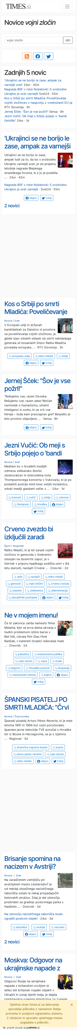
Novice (8, 320)
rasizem (17, 590)
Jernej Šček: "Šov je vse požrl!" (26, 111)
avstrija (40, 927)
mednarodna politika (49, 654)
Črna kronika (22, 716)
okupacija (63, 667)
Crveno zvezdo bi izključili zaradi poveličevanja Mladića (35, 537)
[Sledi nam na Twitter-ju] (48, 56)
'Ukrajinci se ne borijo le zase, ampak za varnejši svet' (37, 146)
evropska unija (20, 356)
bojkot (47, 674)
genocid (15, 583)
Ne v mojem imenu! (31, 615)
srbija (64, 356)
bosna (59, 747)
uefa (19, 576)
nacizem (58, 927)
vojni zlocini (56, 754)
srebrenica (36, 590)
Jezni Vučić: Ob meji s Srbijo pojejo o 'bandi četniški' (34, 453)
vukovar (63, 497)
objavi (33, 197)
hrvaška (41, 504)
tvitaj (48, 197)
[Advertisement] (38, 256)
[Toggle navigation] (67, 6)
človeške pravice (39, 667)
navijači (35, 576)
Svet (17, 320)
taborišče (21, 927)
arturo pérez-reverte (28, 754)
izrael (58, 661)
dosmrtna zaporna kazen (31, 747)
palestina (23, 654)
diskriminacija (59, 590)
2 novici (11, 205)
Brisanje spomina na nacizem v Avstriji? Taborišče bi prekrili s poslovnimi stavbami (33, 870)
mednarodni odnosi (24, 674)
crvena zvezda (59, 583)
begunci (15, 667)
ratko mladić (45, 356)
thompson (22, 504)
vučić (32, 497)
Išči (68, 40)
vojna (43, 661)
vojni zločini (35, 583)
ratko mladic (24, 761)
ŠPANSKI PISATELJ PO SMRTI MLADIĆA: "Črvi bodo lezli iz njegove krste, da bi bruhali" (36, 711)
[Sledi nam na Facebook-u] (37, 56)
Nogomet (18, 546)
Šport (7, 546)
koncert (16, 497)
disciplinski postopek (24, 597)
